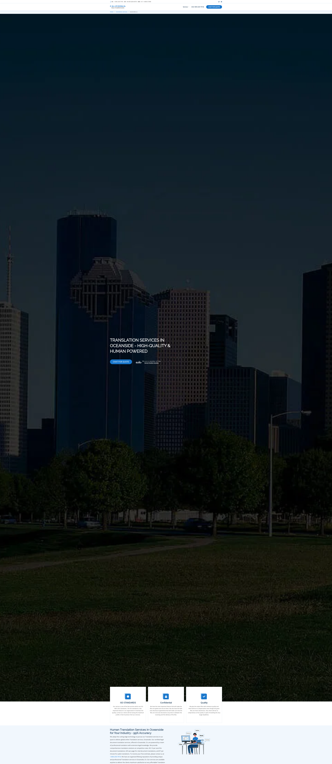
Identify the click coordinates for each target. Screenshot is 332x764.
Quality (204, 702)
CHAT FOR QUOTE (214, 7)
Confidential (166, 702)
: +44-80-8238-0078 (130, 1)
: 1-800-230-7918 (117, 1)
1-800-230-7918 (115, 757)
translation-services (121, 12)
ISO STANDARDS (128, 702)
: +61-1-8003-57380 (144, 1)
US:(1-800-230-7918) (197, 7)
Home (111, 12)
